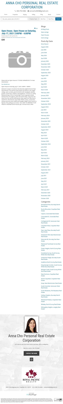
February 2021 (45, 190)
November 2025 (45, 67)
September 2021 (46, 170)
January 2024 (45, 118)
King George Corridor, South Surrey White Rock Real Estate (51, 266)
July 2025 (43, 78)
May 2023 (44, 133)
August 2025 (44, 75)
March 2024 (44, 112)
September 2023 (46, 127)
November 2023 (45, 121)
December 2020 (45, 193)
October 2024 (45, 101)
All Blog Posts (45, 29)
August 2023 (44, 130)
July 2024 (43, 110)
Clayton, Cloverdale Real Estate (50, 214)
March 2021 (44, 187)
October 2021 (45, 167)
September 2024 (46, 104)
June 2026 (44, 52)
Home (5, 14)
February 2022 (45, 158)
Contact (58, 14)
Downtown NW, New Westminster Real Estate (15, 37)
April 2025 (44, 87)
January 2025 (45, 95)
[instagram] (31, 359)
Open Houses (45, 35)
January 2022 (45, 161)
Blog (41, 14)
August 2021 (44, 173)
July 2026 (43, 50)
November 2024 (45, 98)
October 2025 (45, 70)
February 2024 (45, 115)
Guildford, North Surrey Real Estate (51, 262)
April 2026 (44, 58)
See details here (6, 84)
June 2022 (44, 147)
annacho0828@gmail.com (50, 387)
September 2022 (46, 144)
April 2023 (44, 135)
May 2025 (44, 84)
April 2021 (44, 184)
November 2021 (45, 164)
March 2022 (44, 155)
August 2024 (44, 107)
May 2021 (44, 181)
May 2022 (44, 150)
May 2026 (44, 55)
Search (58, 19)
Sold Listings (44, 38)
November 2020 (45, 195)
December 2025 (45, 64)
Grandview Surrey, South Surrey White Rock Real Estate (50, 254)
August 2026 (44, 47)
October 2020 (45, 198)
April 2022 (44, 153)
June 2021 (44, 178)
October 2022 (45, 141)
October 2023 (45, 124)
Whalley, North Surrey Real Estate (51, 304)
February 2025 (45, 92)
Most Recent (44, 44)
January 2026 (45, 61)
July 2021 (43, 175)
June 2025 (44, 81)
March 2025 (44, 90)
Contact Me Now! (31, 353)
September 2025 (46, 72)
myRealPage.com (31, 395)
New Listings (45, 32)
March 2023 (44, 138)
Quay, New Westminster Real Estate (51, 283)
